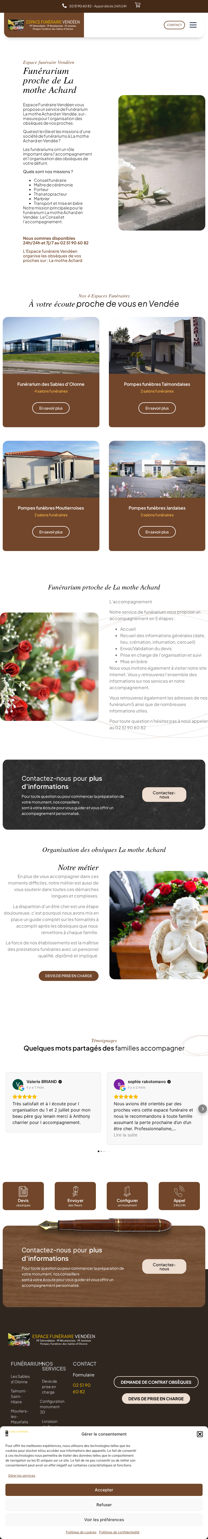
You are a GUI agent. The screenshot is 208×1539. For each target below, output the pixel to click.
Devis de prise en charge (49, 1386)
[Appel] (179, 1191)
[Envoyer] (75, 1191)
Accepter (104, 1489)
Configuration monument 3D (52, 1406)
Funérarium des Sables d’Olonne (50, 384)
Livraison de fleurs (50, 1424)
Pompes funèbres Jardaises (157, 508)
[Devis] (23, 1191)
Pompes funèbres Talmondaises (157, 384)
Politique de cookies (81, 1532)
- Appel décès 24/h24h (98, 6)
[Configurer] (127, 1191)
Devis (23, 1200)
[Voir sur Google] (17, 1084)
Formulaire (84, 1375)
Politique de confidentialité (119, 1532)
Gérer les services (21, 1475)
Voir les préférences (104, 1519)
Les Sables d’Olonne (20, 1379)
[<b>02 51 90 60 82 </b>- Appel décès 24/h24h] (64, 6)
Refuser (104, 1504)
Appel (179, 1200)
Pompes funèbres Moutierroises (51, 508)
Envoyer (75, 1200)
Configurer (127, 1200)
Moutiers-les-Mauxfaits (19, 1416)
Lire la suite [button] (125, 1135)
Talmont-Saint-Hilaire (19, 1396)
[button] (200, 1434)
